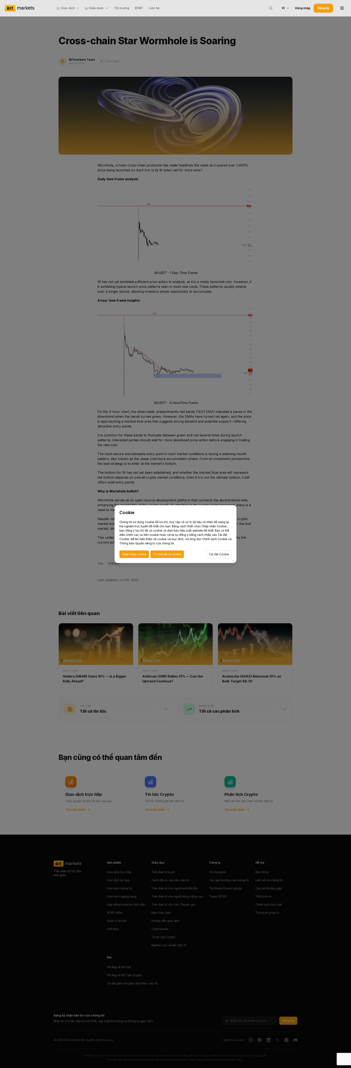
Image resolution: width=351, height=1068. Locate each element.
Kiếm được (96, 8)
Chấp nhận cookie (134, 554)
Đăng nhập (302, 8)
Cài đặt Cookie (219, 554)
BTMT (139, 8)
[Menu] (342, 8)
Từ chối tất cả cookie (167, 554)
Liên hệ (154, 8)
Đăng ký (323, 8)
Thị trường (121, 8)
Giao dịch (68, 8)
